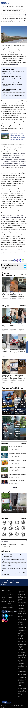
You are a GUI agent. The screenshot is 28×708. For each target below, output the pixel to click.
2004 (12, 300)
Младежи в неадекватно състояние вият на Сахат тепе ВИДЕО (13, 555)
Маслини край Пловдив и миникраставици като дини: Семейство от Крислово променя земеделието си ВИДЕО (20, 430)
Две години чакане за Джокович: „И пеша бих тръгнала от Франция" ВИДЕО (7, 406)
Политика (18, 7)
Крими (4, 11)
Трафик (11, 582)
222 (18, 477)
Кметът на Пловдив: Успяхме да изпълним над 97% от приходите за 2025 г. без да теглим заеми (5, 325)
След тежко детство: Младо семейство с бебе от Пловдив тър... (13, 573)
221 (18, 449)
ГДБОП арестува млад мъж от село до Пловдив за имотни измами (21, 325)
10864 (11, 413)
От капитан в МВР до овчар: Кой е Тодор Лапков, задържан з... (14, 560)
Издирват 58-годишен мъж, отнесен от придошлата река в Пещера (6, 294)
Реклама (3, 593)
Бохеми (17, 582)
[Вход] (19, 15)
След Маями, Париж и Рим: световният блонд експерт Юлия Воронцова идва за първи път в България (6, 377)
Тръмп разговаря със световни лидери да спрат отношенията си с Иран (17, 482)
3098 (4, 300)
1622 (26, 380)
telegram (20, 260)
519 (18, 483)
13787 (23, 439)
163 (18, 463)
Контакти (3, 601)
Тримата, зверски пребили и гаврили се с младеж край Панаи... (14, 569)
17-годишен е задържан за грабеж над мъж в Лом (18, 475)
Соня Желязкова (23, 24)
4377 (18, 355)
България (11, 7)
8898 (23, 413)
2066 (12, 382)
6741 (12, 330)
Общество (16, 581)
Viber (17, 260)
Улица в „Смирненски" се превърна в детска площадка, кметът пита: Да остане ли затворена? (7, 431)
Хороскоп (4, 518)
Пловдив (5, 7)
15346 (4, 356)
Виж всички (22, 273)
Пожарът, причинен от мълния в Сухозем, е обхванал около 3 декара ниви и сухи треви (13, 294)
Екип (9, 590)
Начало (3, 581)
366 (18, 456)
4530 (26, 355)
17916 (4, 382)
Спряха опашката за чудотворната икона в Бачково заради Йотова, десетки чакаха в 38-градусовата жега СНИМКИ (20, 404)
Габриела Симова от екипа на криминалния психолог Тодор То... (12, 564)
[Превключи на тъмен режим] (26, 14)
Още (18, 11)
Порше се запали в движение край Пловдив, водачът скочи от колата (21, 294)
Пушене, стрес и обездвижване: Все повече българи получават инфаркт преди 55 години (14, 351)
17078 (10, 512)
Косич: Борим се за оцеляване (16, 446)
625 (18, 470)
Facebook (14, 260)
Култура (14, 11)
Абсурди (3, 584)
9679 (11, 439)
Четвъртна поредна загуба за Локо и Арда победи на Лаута (17, 468)
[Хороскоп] (14, 537)
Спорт (9, 11)
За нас (2, 590)
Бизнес (23, 7)
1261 (4, 330)
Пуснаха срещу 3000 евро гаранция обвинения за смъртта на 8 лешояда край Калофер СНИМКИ (13, 325)
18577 (20, 330)
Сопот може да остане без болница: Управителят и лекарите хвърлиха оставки (14, 377)
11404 (20, 300)
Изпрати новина (27, 347)
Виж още (13, 487)
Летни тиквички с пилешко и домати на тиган (17, 461)
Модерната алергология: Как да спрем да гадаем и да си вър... (13, 509)
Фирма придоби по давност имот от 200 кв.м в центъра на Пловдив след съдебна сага (5, 351)
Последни (4, 443)
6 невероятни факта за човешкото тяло (17, 454)
